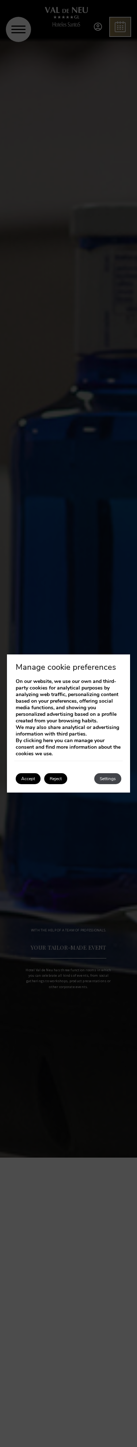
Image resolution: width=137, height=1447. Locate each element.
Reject (56, 779)
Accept (28, 779)
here (48, 740)
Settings (108, 779)
